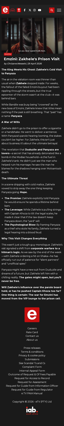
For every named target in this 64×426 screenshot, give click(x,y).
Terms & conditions (32, 351)
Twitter (31, 10)
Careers (32, 328)
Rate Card (32, 332)
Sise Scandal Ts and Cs (32, 363)
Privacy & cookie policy (32, 355)
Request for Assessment (32, 382)
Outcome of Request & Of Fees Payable (32, 374)
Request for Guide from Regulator (32, 389)
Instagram (35, 10)
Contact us (32, 336)
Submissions (32, 359)
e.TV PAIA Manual (32, 393)
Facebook (26, 10)
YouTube (40, 10)
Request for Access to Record (32, 378)
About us (32, 339)
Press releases (32, 348)
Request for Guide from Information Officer (32, 385)
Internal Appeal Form (32, 370)
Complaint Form (32, 367)
